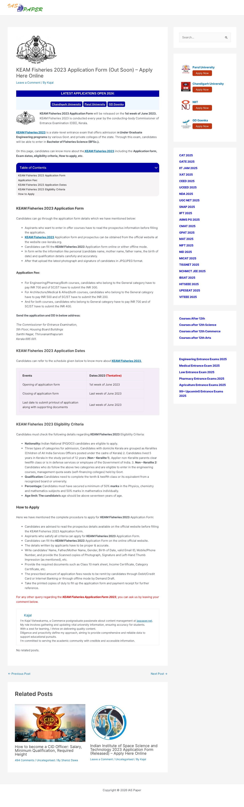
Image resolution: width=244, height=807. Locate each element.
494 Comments (24, 760)
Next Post (159, 673)
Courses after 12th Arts (195, 338)
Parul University (95, 104)
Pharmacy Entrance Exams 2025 (201, 378)
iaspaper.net (144, 620)
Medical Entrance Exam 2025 (199, 366)
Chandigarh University (66, 104)
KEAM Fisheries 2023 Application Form (41, 175)
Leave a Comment (28, 82)
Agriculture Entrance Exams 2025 (202, 385)
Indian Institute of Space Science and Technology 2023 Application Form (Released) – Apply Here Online (123, 749)
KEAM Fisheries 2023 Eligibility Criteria (41, 189)
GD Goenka (116, 104)
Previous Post (19, 673)
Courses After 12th (192, 318)
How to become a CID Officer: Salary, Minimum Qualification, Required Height (48, 750)
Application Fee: (28, 180)
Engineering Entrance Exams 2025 (203, 359)
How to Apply (26, 193)
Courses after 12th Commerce (200, 331)
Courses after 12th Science (197, 325)
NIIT (195, 102)
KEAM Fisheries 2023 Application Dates (42, 184)
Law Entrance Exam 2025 (196, 372)
